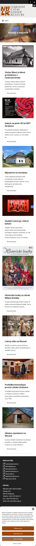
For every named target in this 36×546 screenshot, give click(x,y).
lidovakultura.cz (10, 466)
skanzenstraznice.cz (12, 476)
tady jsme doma (10, 479)
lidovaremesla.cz (11, 469)
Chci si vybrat (18, 539)
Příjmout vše (18, 528)
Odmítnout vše (18, 533)
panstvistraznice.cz (11, 471)
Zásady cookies (17, 543)
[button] (33, 509)
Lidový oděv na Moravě (16, 341)
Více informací (11, 93)
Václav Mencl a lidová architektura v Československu (15, 75)
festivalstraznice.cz (12, 464)
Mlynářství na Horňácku (16, 172)
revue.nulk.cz (9, 474)
